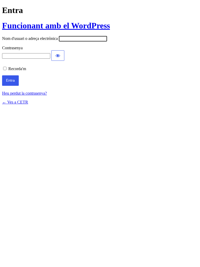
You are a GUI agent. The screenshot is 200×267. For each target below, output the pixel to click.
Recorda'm (17, 68)
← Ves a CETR (15, 102)
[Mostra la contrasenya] (57, 55)
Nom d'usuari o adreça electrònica (30, 38)
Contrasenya (12, 48)
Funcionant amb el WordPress (56, 25)
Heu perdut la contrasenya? (24, 93)
